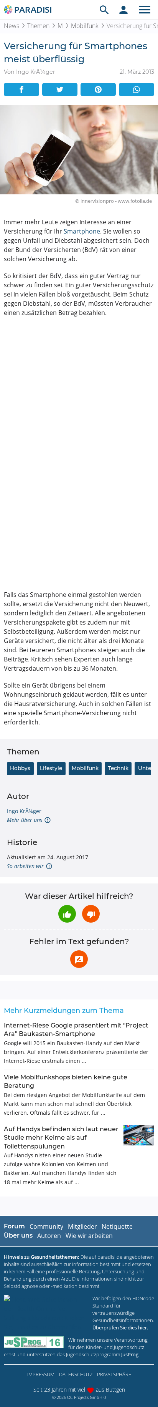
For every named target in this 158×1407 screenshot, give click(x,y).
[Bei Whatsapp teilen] (136, 89)
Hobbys (20, 768)
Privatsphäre (114, 1374)
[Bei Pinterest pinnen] (98, 89)
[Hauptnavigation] (144, 9)
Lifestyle (51, 768)
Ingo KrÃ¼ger (24, 811)
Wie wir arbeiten (89, 1235)
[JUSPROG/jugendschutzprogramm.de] (34, 1342)
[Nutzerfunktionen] (123, 9)
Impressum (40, 1374)
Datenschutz (75, 1374)
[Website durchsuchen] (104, 9)
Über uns (18, 1235)
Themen (38, 26)
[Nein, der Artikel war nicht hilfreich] (91, 914)
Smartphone (82, 231)
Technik (118, 768)
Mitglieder (82, 1226)
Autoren (49, 1235)
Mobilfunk (85, 26)
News (11, 26)
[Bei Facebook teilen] (21, 89)
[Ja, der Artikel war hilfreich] (67, 914)
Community (46, 1226)
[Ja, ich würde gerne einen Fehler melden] (79, 959)
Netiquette (117, 1226)
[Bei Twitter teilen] (59, 89)
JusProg (129, 1354)
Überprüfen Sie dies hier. (120, 1327)
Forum (14, 1226)
